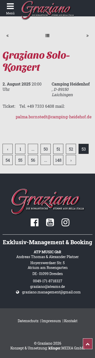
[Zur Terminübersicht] (47, 35)
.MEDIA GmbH (66, 348)
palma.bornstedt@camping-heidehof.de (53, 116)
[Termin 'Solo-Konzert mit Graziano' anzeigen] (7, 35)
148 (58, 160)
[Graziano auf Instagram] (65, 224)
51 (58, 149)
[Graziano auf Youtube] (50, 224)
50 (46, 149)
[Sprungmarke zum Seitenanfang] (87, 343)
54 (8, 160)
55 (20, 160)
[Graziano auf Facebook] (35, 224)
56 (33, 160)
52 (71, 149)
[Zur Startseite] (47, 10)
